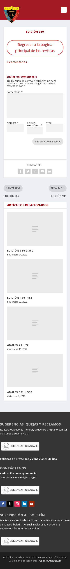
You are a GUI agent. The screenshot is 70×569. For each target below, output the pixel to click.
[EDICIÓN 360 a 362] (35, 229)
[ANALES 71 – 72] (35, 323)
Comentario (15, 92)
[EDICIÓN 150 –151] (35, 276)
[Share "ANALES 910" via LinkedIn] (35, 171)
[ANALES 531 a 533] (35, 370)
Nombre (12, 123)
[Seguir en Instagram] (17, 504)
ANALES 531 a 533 (19, 392)
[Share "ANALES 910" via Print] (49, 171)
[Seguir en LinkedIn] (24, 504)
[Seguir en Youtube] (31, 504)
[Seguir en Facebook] (3, 504)
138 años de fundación (50, 560)
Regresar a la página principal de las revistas (35, 47)
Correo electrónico (34, 124)
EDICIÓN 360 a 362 (20, 250)
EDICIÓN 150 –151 (19, 297)
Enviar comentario (47, 141)
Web (49, 123)
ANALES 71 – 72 (18, 345)
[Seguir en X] (10, 504)
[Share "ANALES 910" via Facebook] (20, 171)
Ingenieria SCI (45, 557)
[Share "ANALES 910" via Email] (42, 171)
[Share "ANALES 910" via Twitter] (27, 171)
